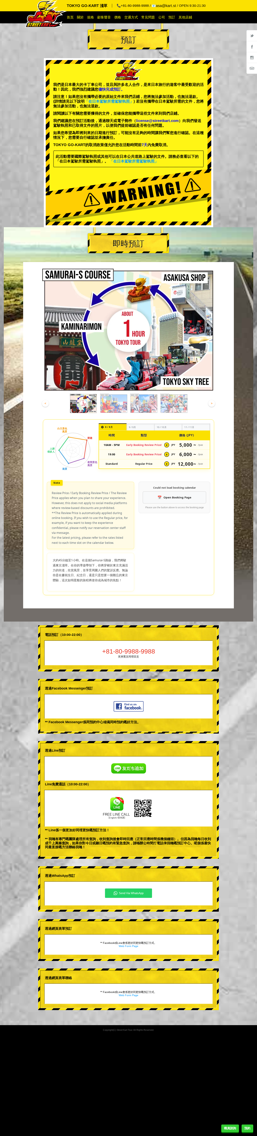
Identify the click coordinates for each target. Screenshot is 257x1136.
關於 (80, 17)
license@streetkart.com (157, 121)
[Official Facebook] (251, 46)
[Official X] (251, 35)
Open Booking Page (177, 497)
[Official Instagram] (251, 57)
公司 (161, 17)
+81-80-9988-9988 (128, 651)
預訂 (171, 17)
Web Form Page (128, 946)
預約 (247, 1128)
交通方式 (131, 17)
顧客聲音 (104, 17)
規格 (90, 17)
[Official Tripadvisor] (251, 68)
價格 (117, 17)
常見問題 (148, 17)
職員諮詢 (230, 1128)
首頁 (70, 17)
